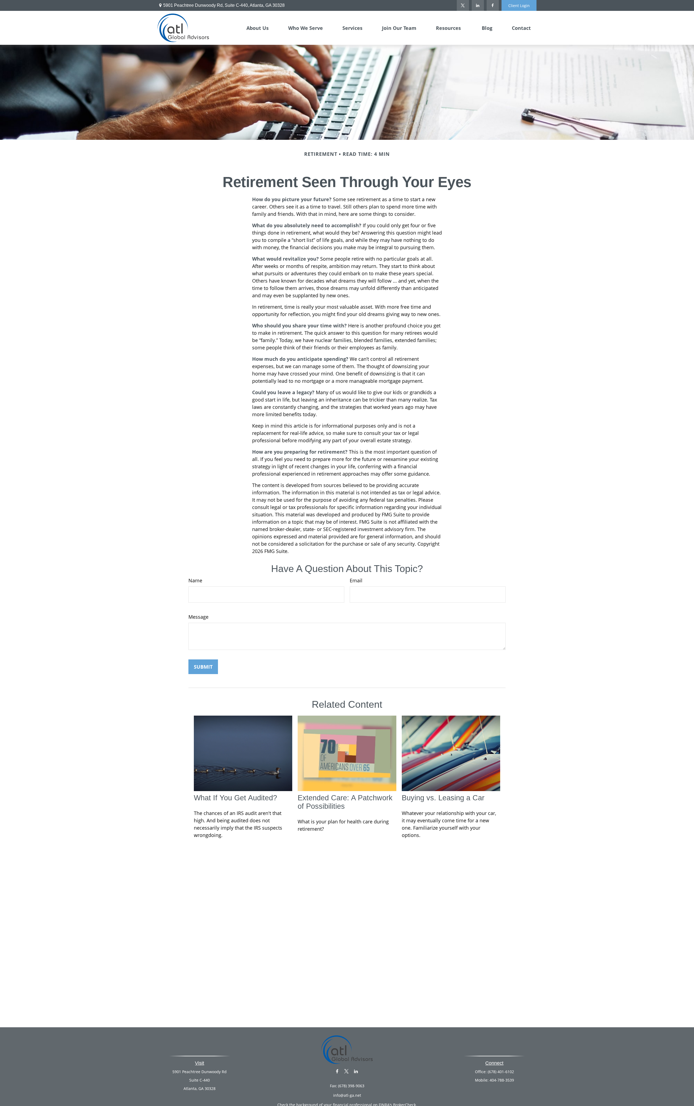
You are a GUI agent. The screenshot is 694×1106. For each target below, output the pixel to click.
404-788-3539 (502, 1080)
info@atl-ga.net (347, 1095)
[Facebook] (493, 5)
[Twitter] (463, 5)
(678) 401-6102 (501, 1071)
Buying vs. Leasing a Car (443, 798)
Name (195, 580)
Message (198, 617)
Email (356, 580)
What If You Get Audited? (235, 798)
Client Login (519, 5)
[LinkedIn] (478, 5)
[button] (257, 28)
